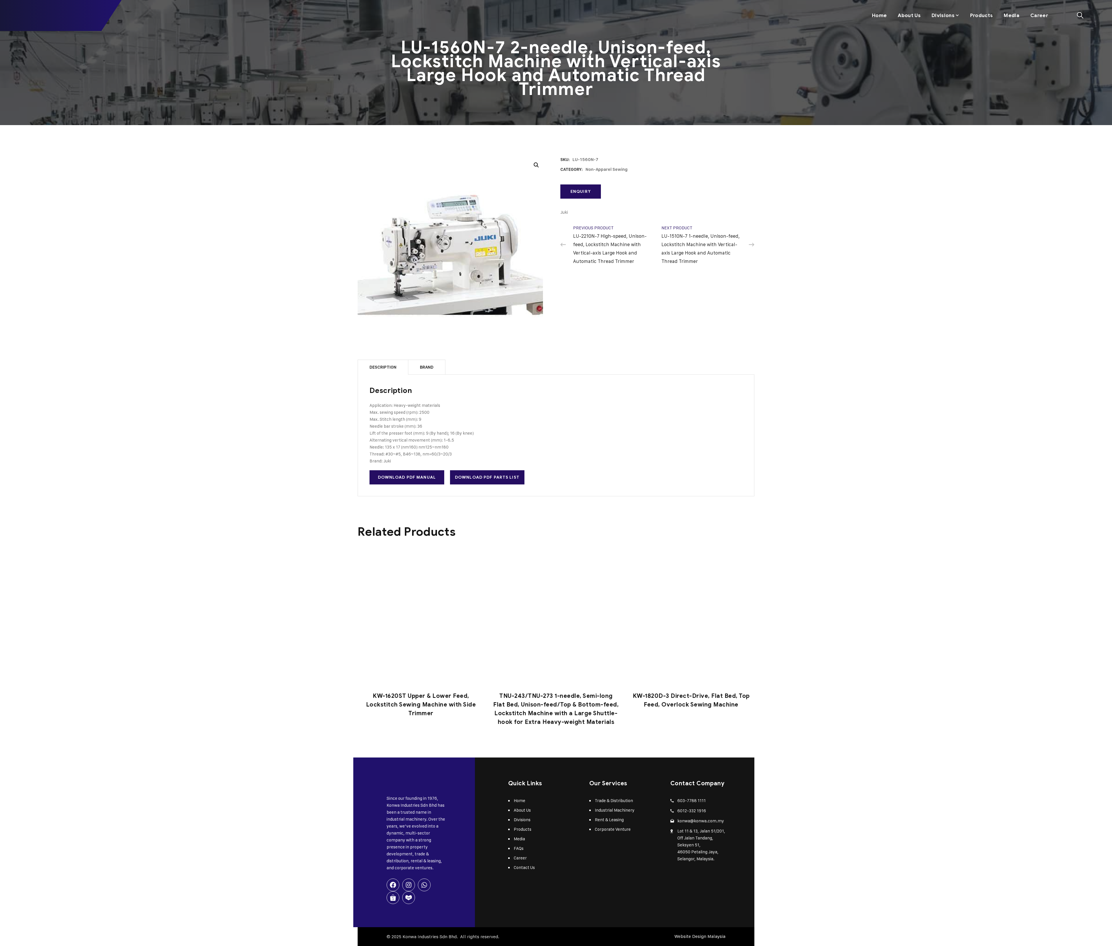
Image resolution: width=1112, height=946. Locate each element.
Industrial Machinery (614, 810)
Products (981, 15)
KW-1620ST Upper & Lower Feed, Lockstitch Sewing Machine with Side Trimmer (421, 704)
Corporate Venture (613, 829)
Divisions (943, 15)
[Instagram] (408, 885)
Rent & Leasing (609, 819)
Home (879, 15)
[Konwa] (43, 15)
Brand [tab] (427, 367)
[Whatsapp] (424, 885)
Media (1011, 15)
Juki (564, 212)
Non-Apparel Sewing (607, 169)
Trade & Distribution (614, 800)
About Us (909, 15)
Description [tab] (383, 367)
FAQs (519, 848)
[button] (536, 165)
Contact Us (524, 867)
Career (1039, 15)
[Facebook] (393, 885)
